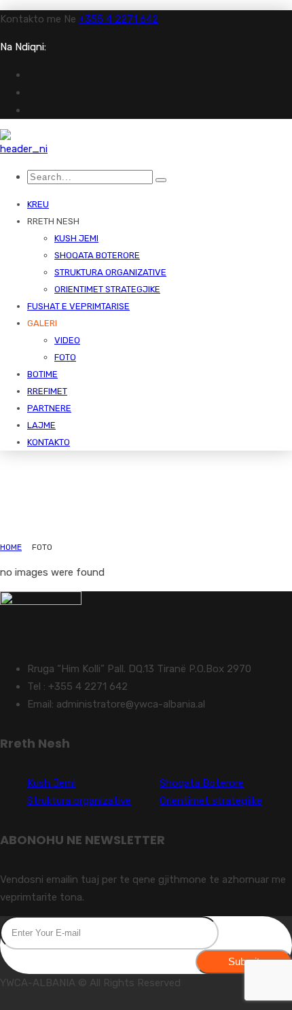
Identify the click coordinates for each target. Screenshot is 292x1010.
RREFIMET (47, 391)
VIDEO (67, 340)
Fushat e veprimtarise (78, 306)
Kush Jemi (76, 238)
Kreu (38, 204)
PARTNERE (49, 408)
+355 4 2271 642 (118, 19)
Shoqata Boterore (97, 255)
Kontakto (48, 442)
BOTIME (42, 374)
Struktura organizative (110, 272)
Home (11, 547)
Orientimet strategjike (107, 289)
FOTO (65, 357)
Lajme (41, 425)
